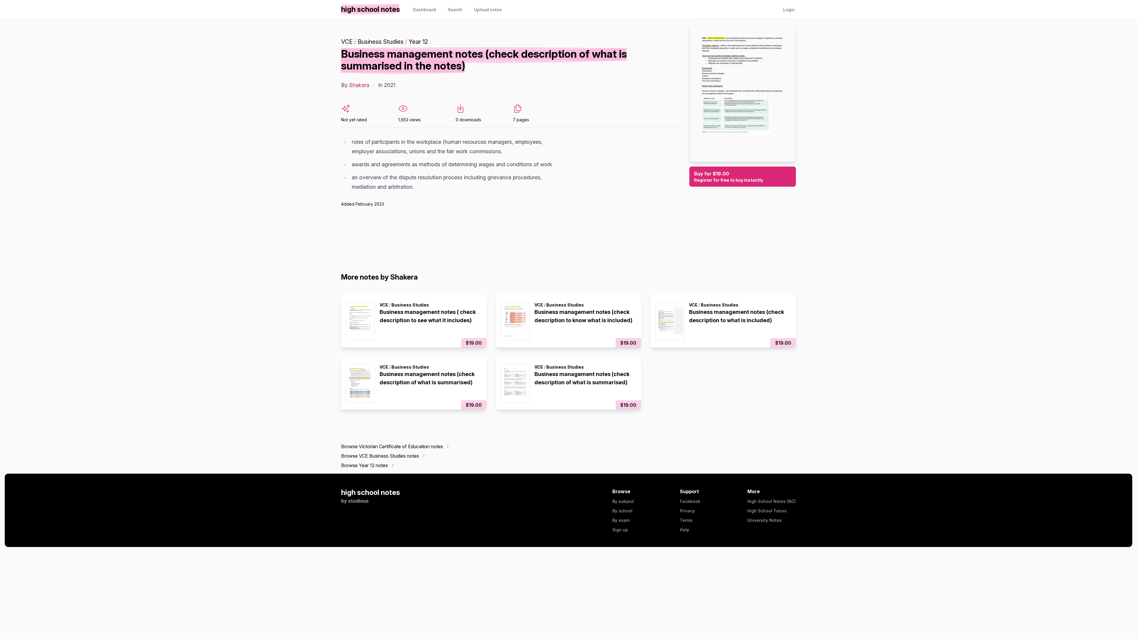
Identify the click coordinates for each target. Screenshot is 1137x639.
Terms (686, 520)
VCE (347, 41)
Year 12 (418, 41)
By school (622, 510)
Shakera (359, 85)
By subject (623, 501)
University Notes (764, 520)
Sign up (620, 529)
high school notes (370, 492)
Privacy (687, 510)
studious (358, 501)
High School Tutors (767, 510)
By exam (620, 520)
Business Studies (381, 41)
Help (684, 529)
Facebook (690, 501)
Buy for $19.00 (728, 177)
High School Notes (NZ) (771, 501)
